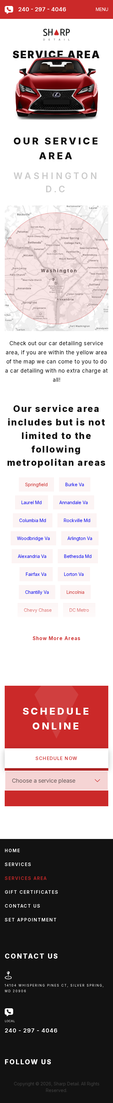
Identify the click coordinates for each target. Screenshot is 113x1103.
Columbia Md (32, 520)
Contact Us (23, 906)
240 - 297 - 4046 (42, 9)
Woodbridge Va (33, 538)
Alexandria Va (32, 556)
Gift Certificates (32, 892)
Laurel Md (31, 502)
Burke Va (74, 484)
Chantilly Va (37, 592)
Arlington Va (79, 538)
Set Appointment (31, 919)
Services (18, 864)
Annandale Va (73, 502)
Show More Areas (57, 638)
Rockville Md (77, 520)
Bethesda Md (78, 556)
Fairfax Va (36, 574)
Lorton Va (74, 574)
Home (12, 850)
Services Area (26, 878)
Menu (102, 9)
